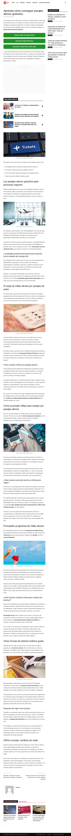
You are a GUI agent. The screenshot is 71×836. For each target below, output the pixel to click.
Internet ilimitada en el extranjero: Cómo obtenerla (24, 817)
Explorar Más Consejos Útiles (24, 35)
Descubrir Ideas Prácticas (24, 41)
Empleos (28, 2)
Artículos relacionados (11, 801)
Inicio (13, 2)
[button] (65, 2)
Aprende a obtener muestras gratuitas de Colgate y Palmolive (12, 776)
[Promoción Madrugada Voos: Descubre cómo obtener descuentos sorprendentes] (39, 809)
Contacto (34, 2)
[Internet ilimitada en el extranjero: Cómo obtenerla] (24, 809)
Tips (17, 2)
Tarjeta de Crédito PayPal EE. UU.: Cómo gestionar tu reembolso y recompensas (57, 43)
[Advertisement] (24, 80)
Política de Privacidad (58, 834)
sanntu (17, 787)
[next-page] (7, 824)
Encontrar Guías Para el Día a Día (24, 46)
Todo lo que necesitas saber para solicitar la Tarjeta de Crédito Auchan (57, 55)
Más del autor (23, 801)
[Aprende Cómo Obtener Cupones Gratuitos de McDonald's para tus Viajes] (9, 809)
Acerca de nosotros (44, 2)
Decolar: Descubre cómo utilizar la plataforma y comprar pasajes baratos (35, 777)
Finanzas (22, 2)
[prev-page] (4, 824)
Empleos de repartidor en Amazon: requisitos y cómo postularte (57, 17)
